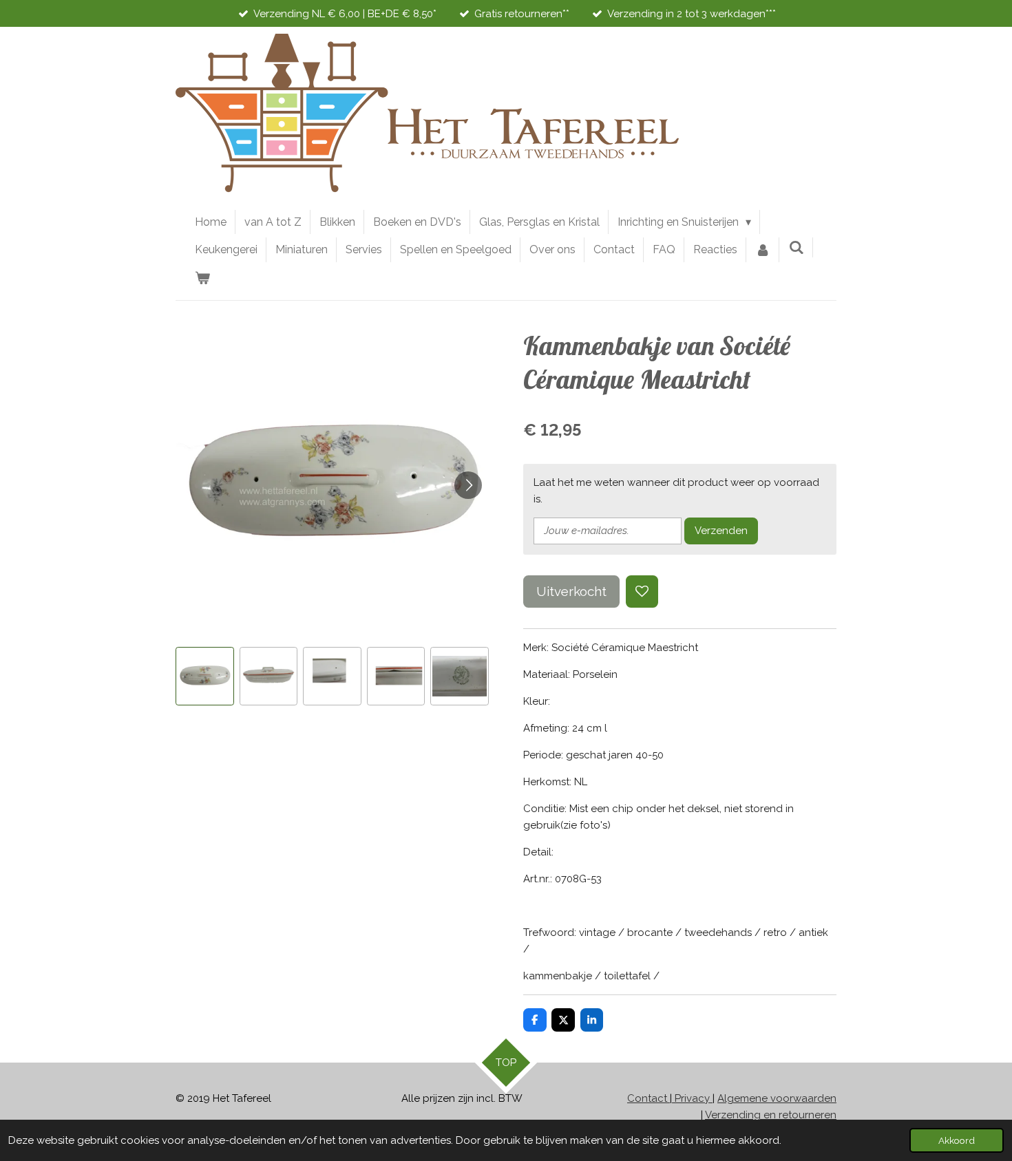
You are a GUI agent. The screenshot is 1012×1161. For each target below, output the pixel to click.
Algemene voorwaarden (776, 1098)
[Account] (762, 249)
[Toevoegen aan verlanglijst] (642, 591)
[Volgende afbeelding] (468, 485)
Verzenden (721, 530)
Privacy (692, 1098)
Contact (648, 1098)
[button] (205, 676)
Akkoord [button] (956, 1140)
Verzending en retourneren (770, 1115)
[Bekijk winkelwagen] (202, 278)
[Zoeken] (795, 247)
